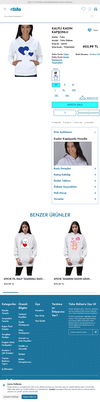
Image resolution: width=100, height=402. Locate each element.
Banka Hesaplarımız (25, 360)
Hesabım (39, 310)
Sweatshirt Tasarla (7, 320)
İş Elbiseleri (7, 369)
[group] (25, 60)
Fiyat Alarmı (90, 122)
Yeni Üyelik (40, 320)
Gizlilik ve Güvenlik (23, 347)
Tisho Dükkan (66, 40)
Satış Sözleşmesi (24, 331)
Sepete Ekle (75, 105)
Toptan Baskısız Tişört (6, 361)
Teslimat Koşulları (23, 315)
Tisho (62, 37)
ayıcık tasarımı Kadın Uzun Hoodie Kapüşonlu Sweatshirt (74, 279)
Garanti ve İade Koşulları (25, 339)
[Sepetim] (95, 9)
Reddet (52, 389)
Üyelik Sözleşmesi (24, 323)
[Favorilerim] (83, 9)
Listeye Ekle (57, 122)
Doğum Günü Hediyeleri (8, 344)
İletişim (22, 354)
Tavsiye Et (68, 122)
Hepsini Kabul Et (29, 397)
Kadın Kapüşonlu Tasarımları (60, 60)
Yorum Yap (78, 122)
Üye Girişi (39, 315)
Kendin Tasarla (5, 312)
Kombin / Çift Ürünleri (7, 352)
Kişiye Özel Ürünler (7, 328)
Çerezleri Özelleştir (11, 397)
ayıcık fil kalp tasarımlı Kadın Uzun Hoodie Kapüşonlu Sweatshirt (24, 279)
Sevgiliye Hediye (6, 336)
